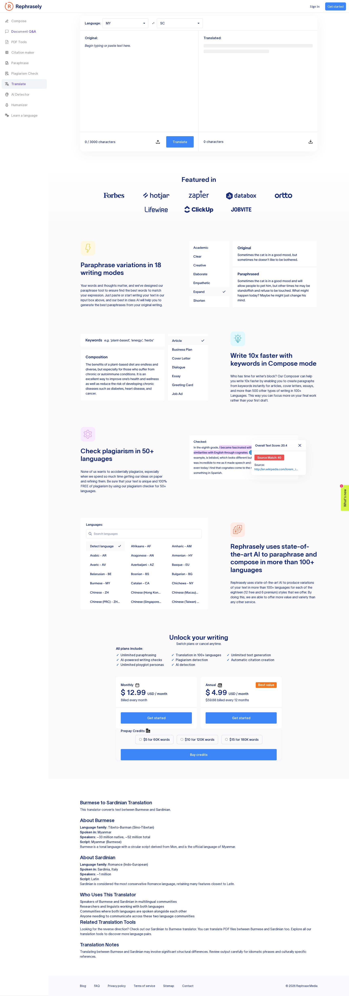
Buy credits (198, 754)
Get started (156, 718)
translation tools (91, 934)
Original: (91, 38)
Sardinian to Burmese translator (173, 929)
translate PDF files (223, 929)
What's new (344, 496)
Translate (180, 142)
